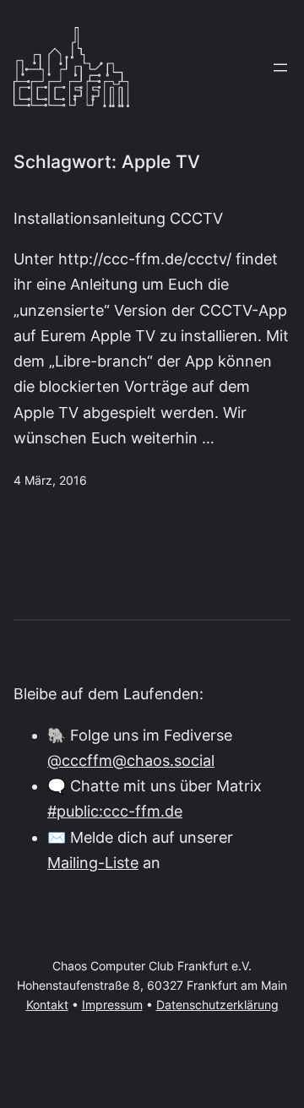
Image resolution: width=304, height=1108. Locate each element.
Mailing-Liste (92, 863)
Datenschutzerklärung (217, 1005)
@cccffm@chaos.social (130, 760)
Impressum (112, 1005)
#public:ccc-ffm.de (114, 811)
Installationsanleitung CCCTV (118, 217)
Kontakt (47, 1005)
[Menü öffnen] (280, 67)
